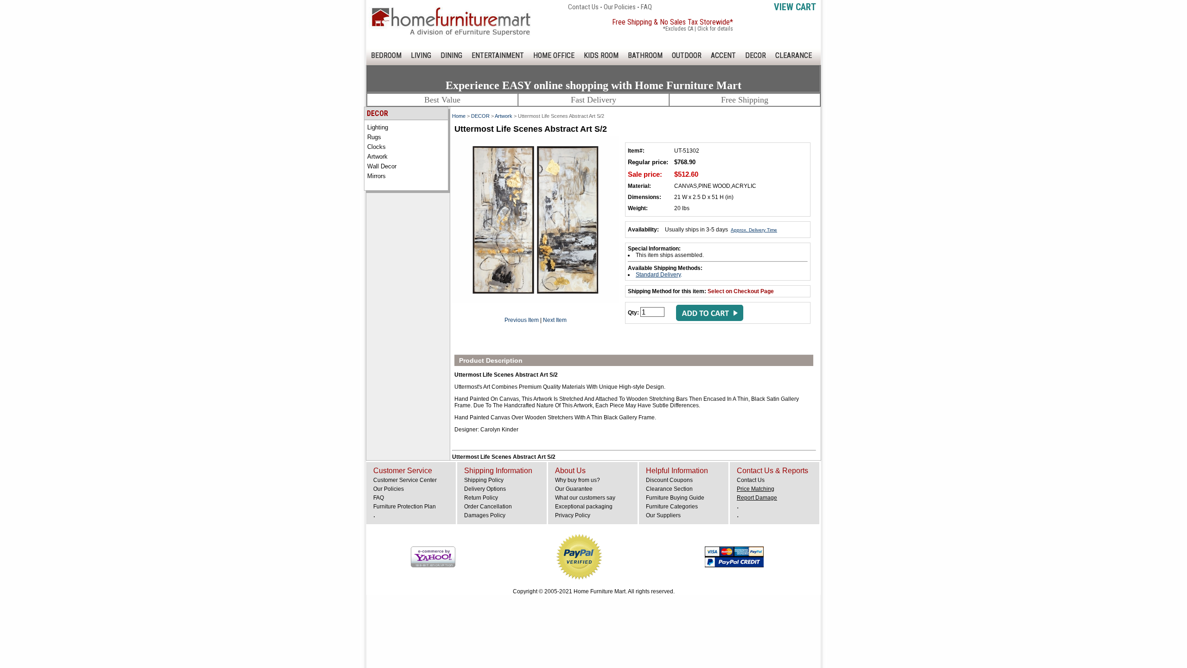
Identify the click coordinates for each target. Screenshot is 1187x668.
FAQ (646, 7)
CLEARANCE (793, 55)
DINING (451, 55)
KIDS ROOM (601, 55)
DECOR (755, 55)
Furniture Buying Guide (675, 498)
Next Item (555, 320)
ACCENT (723, 55)
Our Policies (620, 7)
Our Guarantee (574, 489)
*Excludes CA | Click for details (698, 29)
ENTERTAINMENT (498, 55)
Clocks (376, 146)
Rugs (374, 137)
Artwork (377, 156)
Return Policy (481, 498)
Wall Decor (381, 166)
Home (459, 116)
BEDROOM (386, 55)
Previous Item (521, 320)
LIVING (421, 55)
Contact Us (583, 7)
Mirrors (376, 176)
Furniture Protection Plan (404, 506)
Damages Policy (484, 515)
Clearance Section (669, 489)
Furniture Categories (672, 506)
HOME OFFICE (553, 55)
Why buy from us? (577, 480)
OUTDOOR (687, 55)
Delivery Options (485, 489)
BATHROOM (645, 55)
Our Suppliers (663, 515)
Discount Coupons (669, 480)
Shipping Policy (484, 480)
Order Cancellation (488, 506)
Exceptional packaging (584, 506)
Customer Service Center (405, 480)
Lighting (377, 127)
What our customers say (585, 498)
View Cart (795, 7)
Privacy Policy (572, 515)
